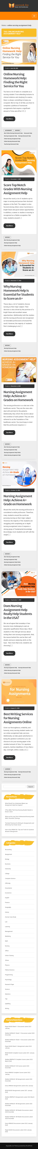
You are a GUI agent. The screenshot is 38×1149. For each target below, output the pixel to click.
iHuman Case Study (10, 917)
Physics (7, 965)
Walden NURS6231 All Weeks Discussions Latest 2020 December (19, 1111)
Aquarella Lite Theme (12, 1146)
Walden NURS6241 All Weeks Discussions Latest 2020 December (19, 1117)
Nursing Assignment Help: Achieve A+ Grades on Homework (18, 396)
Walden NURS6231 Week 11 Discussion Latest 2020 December (19, 1034)
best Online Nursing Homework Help (13, 133)
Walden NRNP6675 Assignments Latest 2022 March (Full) (19, 1098)
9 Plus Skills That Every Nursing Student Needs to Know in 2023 (19, 810)
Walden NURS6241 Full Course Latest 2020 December (17, 1066)
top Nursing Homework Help (11, 144)
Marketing (8, 936)
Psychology (8, 979)
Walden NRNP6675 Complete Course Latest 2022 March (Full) (19, 1060)
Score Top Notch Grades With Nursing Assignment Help (18, 189)
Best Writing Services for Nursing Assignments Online (18, 718)
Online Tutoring (9, 955)
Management (9, 931)
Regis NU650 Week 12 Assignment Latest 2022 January (18, 1047)
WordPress (28, 1146)
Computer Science (10, 878)
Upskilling (7, 1003)
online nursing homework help (12, 141)
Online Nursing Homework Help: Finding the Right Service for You (15, 80)
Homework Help (28, 133)
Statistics (7, 994)
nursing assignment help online (12, 452)
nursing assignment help (10, 136)
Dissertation (8, 888)
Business (7, 864)
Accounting (8, 849)
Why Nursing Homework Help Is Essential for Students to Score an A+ (19, 292)
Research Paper (9, 984)
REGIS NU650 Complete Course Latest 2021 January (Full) (19, 1053)
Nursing (17, 130)
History (7, 912)
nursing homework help (24, 136)
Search (30, 787)
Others (7, 960)
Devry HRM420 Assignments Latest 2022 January (19, 1085)
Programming (9, 974)
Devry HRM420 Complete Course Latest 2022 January (17, 1073)
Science (7, 989)
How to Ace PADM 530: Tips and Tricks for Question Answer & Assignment (19, 830)
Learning (7, 769)
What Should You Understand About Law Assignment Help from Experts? (16, 804)
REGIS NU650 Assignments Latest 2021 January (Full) (18, 1091)
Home (4, 25)
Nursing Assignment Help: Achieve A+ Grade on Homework (18, 500)
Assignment (8, 130)
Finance (7, 902)
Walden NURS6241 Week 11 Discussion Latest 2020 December (19, 1040)
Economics (8, 893)
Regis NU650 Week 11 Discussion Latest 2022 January (18, 1027)
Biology (7, 859)
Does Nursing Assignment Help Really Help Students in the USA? (18, 612)
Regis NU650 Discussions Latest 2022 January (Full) (18, 1130)
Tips (6, 999)
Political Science (9, 970)
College (7, 873)
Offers (7, 950)
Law (6, 922)
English (7, 897)
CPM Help (7, 883)
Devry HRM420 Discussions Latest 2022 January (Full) (19, 1124)
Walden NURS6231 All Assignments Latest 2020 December (18, 1104)
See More (9, 119)
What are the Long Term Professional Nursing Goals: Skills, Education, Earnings (19, 817)
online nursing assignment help (12, 138)
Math (6, 941)
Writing (7, 1008)
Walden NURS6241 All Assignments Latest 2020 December (18, 1080)
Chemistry (8, 869)
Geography (8, 907)
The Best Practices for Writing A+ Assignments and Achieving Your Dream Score (19, 824)
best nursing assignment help (12, 240)
